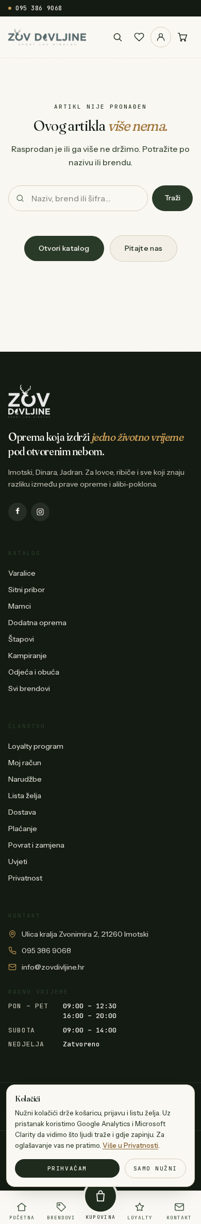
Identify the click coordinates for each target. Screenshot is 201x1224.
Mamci (19, 606)
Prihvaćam (67, 1168)
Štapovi (21, 639)
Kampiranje (27, 655)
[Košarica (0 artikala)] (182, 37)
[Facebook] (17, 512)
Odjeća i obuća (33, 672)
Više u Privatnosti (130, 1145)
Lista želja (24, 795)
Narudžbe (25, 779)
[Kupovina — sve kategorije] (100, 1196)
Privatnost (25, 878)
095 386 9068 (38, 8)
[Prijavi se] (160, 37)
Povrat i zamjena (36, 845)
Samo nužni (155, 1168)
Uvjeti (17, 861)
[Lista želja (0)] (139, 37)
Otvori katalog (64, 248)
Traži (172, 197)
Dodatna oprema (37, 622)
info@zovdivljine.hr (53, 967)
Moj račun (24, 762)
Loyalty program (35, 746)
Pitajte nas (144, 248)
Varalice (22, 573)
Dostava (22, 812)
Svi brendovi (29, 688)
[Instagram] (40, 512)
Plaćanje (22, 828)
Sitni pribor (26, 589)
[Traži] (117, 37)
